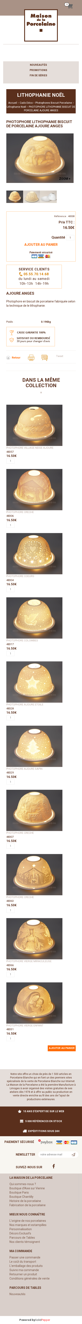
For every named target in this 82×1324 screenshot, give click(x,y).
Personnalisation (20, 1229)
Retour (16, 357)
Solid (42, 1319)
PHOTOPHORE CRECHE (20, 512)
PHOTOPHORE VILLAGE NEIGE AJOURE (29, 447)
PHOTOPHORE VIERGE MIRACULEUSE (29, 961)
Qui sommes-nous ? (22, 1184)
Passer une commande (24, 1257)
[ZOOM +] (40, 157)
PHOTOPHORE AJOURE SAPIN (24, 768)
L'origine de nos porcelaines (27, 1220)
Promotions (38, 70)
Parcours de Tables (22, 1237)
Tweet (59, 356)
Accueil (12, 102)
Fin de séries (38, 75)
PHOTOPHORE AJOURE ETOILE (24, 704)
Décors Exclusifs (20, 1233)
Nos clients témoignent (24, 1241)
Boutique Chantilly (21, 1196)
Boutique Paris (19, 1192)
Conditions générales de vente (29, 1278)
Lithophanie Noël (16, 106)
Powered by (27, 1319)
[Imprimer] (32, 357)
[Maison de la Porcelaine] (41, 25)
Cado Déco (26, 102)
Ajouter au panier (41, 245)
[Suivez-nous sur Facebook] (62, 1166)
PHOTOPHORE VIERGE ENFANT (24, 1025)
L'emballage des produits (26, 1266)
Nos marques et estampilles (27, 1225)
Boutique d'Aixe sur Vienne (27, 1188)
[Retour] (8, 357)
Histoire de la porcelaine (25, 1201)
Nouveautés (38, 64)
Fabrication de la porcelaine (27, 1205)
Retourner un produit (23, 1274)
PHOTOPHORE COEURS (20, 576)
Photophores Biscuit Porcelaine (53, 102)
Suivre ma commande (24, 1270)
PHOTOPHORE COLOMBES (22, 640)
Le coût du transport (22, 1261)
